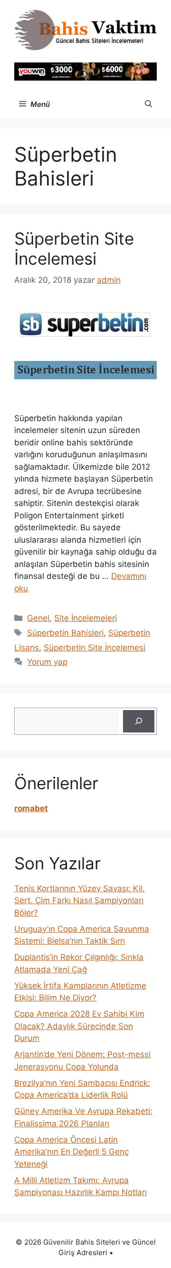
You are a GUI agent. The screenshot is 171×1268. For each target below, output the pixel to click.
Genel (38, 618)
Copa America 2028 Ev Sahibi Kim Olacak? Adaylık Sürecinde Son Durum (79, 1026)
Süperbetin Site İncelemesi (74, 248)
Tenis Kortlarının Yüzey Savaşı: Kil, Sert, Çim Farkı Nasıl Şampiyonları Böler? (79, 900)
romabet (31, 808)
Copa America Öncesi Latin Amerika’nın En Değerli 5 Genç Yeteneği (71, 1152)
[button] (148, 104)
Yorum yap (47, 662)
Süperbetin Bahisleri (65, 633)
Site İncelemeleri (85, 618)
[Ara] (138, 721)
